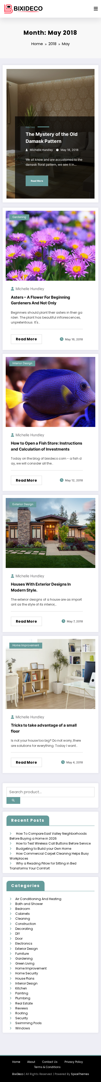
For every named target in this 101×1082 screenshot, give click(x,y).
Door (19, 938)
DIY (17, 933)
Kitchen (21, 988)
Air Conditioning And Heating (38, 899)
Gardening (19, 217)
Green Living (24, 963)
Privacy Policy (73, 1062)
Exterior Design (22, 504)
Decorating (24, 928)
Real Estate (24, 1003)
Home (16, 1062)
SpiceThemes (80, 1074)
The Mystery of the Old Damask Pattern (51, 137)
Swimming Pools (28, 1023)
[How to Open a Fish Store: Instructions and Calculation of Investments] (50, 391)
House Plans (24, 978)
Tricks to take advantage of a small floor (44, 728)
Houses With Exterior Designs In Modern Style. (41, 587)
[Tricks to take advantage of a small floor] (50, 673)
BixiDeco (17, 1074)
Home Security (26, 973)
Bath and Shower (29, 904)
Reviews (21, 1008)
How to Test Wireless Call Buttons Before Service (53, 843)
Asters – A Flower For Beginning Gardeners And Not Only (40, 300)
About (31, 1062)
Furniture (22, 953)
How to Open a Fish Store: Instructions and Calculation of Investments (46, 446)
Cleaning (22, 918)
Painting (30, 127)
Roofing (21, 1013)
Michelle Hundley (41, 150)
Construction (25, 924)
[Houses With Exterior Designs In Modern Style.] (50, 532)
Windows (22, 1028)
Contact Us (49, 1062)
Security (21, 1018)
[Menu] (96, 8)
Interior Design (22, 363)
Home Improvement (25, 645)
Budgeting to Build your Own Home (43, 848)
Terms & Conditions (47, 1067)
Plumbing (22, 998)
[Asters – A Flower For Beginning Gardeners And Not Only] (50, 245)
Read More (37, 180)
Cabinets (22, 913)
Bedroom (22, 909)
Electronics (23, 943)
